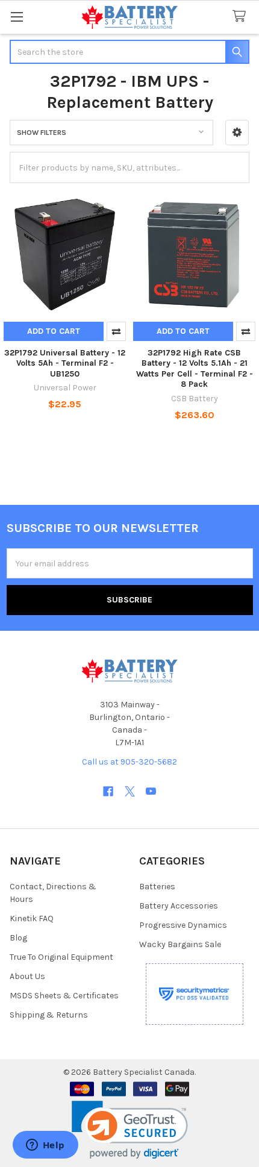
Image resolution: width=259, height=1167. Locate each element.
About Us (27, 976)
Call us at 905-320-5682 (129, 762)
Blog (18, 938)
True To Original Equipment (61, 957)
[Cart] (241, 17)
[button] (237, 132)
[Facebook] (108, 791)
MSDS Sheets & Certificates (64, 995)
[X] (129, 791)
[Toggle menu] (16, 16)
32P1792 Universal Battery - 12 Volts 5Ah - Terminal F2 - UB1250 (64, 363)
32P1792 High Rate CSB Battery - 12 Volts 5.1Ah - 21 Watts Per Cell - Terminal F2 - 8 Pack (194, 369)
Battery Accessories (178, 906)
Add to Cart (53, 331)
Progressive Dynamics (183, 925)
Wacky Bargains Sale (180, 944)
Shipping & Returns (49, 1015)
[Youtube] (151, 791)
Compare (116, 331)
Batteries (157, 886)
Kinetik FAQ (32, 918)
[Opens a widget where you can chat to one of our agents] (45, 1146)
